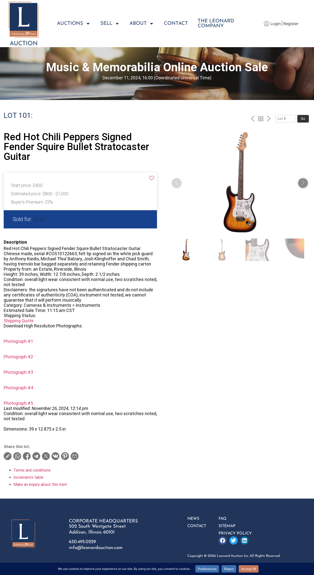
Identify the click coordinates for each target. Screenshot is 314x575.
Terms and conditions (32, 470)
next (269, 119)
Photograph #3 (18, 372)
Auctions (70, 23)
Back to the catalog (261, 119)
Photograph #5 (18, 403)
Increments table (28, 477)
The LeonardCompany (216, 23)
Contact (176, 23)
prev (252, 119)
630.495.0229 (82, 542)
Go (303, 119)
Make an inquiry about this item (40, 484)
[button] (303, 183)
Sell (106, 23)
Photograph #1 (18, 341)
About (138, 23)
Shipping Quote (19, 320)
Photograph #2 (18, 356)
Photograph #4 (18, 387)
